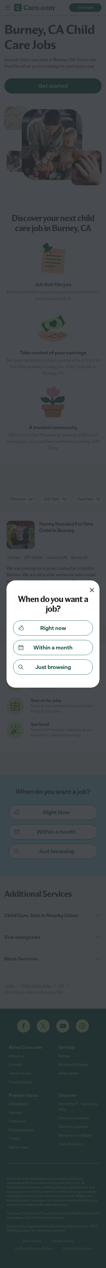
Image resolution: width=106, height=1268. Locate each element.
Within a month (53, 647)
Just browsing (53, 667)
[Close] (92, 590)
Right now (53, 628)
